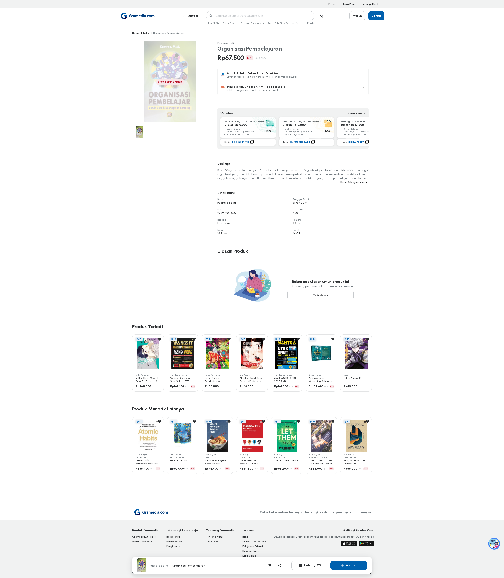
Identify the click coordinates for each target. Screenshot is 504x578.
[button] (293, 88)
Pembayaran (174, 541)
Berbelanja (173, 536)
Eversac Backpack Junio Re (256, 23)
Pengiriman (173, 546)
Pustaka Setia (226, 43)
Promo (332, 4)
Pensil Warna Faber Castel (222, 23)
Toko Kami (349, 4)
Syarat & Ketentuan (254, 541)
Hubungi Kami (370, 4)
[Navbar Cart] (321, 16)
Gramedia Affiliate (144, 536)
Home (135, 33)
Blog (245, 536)
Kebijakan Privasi (252, 546)
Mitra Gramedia (142, 541)
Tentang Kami (214, 536)
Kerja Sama (249, 555)
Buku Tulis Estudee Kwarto (289, 23)
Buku (146, 33)
